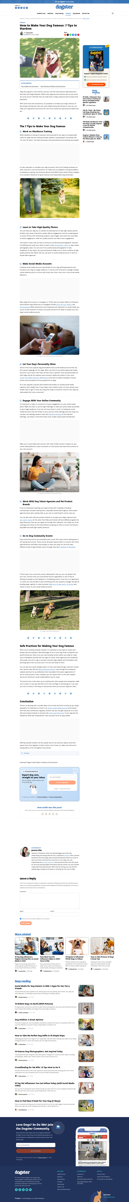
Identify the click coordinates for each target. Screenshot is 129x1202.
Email (52, 911)
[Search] (112, 13)
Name (22, 911)
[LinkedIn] (76, 35)
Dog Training (59, 13)
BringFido (72, 547)
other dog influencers (56, 713)
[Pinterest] (27, 8)
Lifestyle (68, 13)
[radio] (42, 814)
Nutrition (50, 13)
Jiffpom (69, 304)
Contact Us (80, 1174)
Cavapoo (67, 855)
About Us (79, 1176)
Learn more (86, 18)
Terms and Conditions (103, 1176)
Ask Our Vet (85, 13)
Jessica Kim (29, 32)
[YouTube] (24, 8)
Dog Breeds (76, 13)
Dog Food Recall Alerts (63, 1189)
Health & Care (41, 13)
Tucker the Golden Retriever (29, 378)
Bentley (45, 378)
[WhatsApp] (70, 35)
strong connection (48, 862)
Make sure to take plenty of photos (61, 584)
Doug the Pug (61, 304)
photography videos (61, 245)
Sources (26, 753)
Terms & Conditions (42, 797)
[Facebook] (16, 8)
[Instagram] (19, 8)
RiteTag (51, 414)
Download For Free (97, 84)
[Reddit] (65, 35)
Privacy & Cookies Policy (56, 797)
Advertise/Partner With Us (85, 1179)
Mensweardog (25, 307)
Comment (23, 891)
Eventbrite (63, 547)
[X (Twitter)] (21, 8)
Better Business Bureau (47, 669)
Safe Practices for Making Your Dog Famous (53, 86)
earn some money (26, 520)
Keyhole (58, 414)
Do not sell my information (104, 1179)
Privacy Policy (42, 1157)
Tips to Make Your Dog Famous (30, 86)
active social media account (58, 708)
